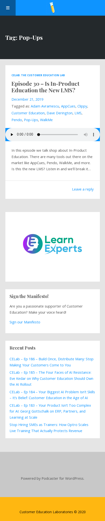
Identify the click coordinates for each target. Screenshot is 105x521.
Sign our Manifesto (25, 321)
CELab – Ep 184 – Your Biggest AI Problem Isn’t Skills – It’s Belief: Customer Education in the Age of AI (52, 395)
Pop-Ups (31, 119)
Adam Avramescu (45, 106)
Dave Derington (60, 113)
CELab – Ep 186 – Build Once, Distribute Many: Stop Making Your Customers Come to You (52, 362)
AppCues (68, 106)
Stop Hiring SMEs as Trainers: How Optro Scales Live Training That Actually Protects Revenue (49, 427)
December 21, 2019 (27, 99)
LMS (78, 113)
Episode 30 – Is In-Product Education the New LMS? (45, 87)
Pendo (16, 119)
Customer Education (28, 113)
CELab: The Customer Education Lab (38, 75)
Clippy (82, 106)
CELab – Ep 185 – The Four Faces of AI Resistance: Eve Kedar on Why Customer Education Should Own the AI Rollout (51, 378)
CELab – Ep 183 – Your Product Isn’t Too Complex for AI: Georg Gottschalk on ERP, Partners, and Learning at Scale (50, 411)
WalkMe (46, 119)
